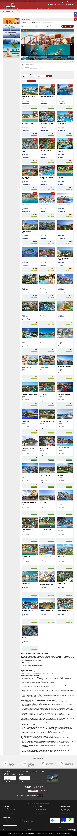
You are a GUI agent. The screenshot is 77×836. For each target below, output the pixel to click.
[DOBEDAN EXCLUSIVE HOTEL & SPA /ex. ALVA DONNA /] (65, 500)
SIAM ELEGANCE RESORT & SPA (46, 610)
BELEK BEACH (43, 502)
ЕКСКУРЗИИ (19, 10)
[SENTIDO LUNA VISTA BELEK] (65, 608)
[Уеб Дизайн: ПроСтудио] (71, 829)
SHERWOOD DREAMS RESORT (64, 204)
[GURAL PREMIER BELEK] (30, 310)
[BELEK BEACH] (47, 500)
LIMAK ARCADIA (61, 177)
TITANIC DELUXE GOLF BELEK (28, 96)
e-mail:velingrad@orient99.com (67, 813)
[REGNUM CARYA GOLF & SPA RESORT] (30, 229)
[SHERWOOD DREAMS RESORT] (65, 202)
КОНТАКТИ (25, 1)
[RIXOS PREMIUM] (30, 337)
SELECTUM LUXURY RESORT (64, 340)
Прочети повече (59, 833)
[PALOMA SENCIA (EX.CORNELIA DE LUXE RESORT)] (65, 527)
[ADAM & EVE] (30, 256)
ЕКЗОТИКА (67, 8)
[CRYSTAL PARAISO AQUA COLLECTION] (30, 175)
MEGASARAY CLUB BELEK (45, 150)
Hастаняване (25, 74)
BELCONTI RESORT (44, 448)
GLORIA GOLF (60, 475)
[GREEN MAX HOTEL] (30, 554)
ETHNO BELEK (61, 556)
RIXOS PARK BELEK (26, 583)
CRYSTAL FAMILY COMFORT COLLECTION (63, 151)
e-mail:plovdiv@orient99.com (40, 813)
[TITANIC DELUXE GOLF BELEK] (30, 94)
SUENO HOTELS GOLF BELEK (28, 448)
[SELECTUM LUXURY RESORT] (65, 337)
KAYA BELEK (60, 231)
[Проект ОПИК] (67, 820)
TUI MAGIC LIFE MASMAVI (45, 556)
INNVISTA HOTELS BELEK (45, 204)
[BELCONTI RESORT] (47, 446)
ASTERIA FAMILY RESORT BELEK (46, 123)
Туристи (38, 74)
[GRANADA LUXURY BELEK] (65, 283)
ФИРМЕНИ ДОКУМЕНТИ (32, 1)
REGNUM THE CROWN (62, 583)
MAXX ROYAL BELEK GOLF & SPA (47, 421)
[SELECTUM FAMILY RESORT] (47, 337)
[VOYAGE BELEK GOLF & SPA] (47, 229)
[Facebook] (75, 15)
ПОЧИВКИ (55, 8)
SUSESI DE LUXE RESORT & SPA (46, 367)
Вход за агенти (40, 795)
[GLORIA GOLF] (65, 473)
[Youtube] (75, 20)
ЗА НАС (22, 1)
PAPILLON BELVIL (43, 394)
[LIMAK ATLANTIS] (47, 310)
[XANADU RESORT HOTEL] (47, 473)
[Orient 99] (9, 9)
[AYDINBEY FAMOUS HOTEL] (65, 121)
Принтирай (71, 61)
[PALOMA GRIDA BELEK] (30, 202)
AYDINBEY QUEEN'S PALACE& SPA (47, 259)
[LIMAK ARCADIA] (65, 175)
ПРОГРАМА (24, 81)
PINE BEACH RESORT (62, 313)
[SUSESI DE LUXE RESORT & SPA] (47, 364)
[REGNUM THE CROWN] (65, 581)
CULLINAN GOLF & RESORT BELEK (29, 286)
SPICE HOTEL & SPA (26, 367)
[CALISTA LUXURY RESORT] (47, 527)
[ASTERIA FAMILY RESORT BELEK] (47, 121)
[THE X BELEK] (30, 635)
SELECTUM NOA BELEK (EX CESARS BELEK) (29, 151)
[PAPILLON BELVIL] (47, 391)
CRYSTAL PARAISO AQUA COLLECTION (27, 178)
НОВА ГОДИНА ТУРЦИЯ (38, 8)
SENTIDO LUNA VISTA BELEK (64, 610)
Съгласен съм (66, 833)
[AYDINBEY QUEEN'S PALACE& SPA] (47, 256)
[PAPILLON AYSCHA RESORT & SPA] (30, 391)
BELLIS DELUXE (25, 421)
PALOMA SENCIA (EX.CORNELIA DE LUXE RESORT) (65, 529)
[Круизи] (11, 30)
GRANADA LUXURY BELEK (63, 286)
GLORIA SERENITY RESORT (27, 529)
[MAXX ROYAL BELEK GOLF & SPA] (47, 419)
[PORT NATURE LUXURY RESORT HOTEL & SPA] (30, 473)
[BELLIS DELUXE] (30, 419)
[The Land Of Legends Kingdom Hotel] (65, 364)
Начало (4, 15)
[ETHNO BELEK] (65, 554)
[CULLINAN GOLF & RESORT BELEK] (30, 283)
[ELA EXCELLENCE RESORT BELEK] (47, 283)
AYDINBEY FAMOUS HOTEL (63, 123)
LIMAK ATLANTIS (43, 313)
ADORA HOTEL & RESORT (27, 123)
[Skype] (34, 791)
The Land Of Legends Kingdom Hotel (64, 367)
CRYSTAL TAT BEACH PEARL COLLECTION (63, 259)
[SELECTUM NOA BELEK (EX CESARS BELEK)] (30, 148)
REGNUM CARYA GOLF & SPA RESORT (28, 232)
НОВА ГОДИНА (48, 8)
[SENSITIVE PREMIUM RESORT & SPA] (65, 94)
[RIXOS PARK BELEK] (30, 581)
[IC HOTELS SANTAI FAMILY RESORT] (65, 446)
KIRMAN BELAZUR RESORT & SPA (47, 96)
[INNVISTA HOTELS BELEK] (47, 202)
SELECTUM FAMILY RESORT (46, 340)
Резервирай (67, 26)
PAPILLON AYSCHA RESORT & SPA (29, 394)
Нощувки (31, 74)
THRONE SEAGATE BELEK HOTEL (29, 502)
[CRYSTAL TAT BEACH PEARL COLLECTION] (65, 256)
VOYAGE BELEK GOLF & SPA (46, 231)
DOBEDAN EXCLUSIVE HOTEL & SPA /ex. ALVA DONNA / (64, 502)
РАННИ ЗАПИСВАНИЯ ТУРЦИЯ (26, 8)
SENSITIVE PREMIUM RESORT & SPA (64, 96)
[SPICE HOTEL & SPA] (30, 364)
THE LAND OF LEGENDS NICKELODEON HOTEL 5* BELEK (46, 584)
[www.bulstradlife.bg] (10, 826)
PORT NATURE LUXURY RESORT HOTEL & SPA (29, 475)
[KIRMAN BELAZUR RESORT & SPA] (47, 94)
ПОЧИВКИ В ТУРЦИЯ (10, 15)
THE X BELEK (25, 637)
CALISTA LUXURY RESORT (45, 529)
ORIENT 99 (35, 775)
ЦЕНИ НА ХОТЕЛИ (32, 81)
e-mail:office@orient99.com (10, 813)
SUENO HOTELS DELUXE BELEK (64, 421)
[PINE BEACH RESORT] (65, 310)
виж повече (33, 108)
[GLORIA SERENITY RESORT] (30, 527)
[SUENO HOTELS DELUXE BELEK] (65, 419)
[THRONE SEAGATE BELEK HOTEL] (30, 500)
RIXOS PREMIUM (25, 340)
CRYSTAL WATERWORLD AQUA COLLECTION (46, 178)
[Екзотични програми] (11, 57)
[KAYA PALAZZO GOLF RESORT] (65, 391)
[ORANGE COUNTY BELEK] (30, 608)
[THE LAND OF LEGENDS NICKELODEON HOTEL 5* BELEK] (47, 581)
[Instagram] (75, 17)
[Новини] (11, 44)
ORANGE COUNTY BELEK (27, 610)
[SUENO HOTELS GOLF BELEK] (30, 446)
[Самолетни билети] (11, 37)
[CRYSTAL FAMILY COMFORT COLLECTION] (65, 148)
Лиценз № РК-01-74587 (10, 820)
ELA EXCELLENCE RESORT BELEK (47, 286)
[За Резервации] (11, 24)
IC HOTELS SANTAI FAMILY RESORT (63, 448)
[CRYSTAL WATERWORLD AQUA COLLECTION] (47, 175)
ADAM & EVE (25, 259)
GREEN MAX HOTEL (26, 556)
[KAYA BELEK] (65, 229)
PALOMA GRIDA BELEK (27, 204)
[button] (71, 45)
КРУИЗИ (61, 8)
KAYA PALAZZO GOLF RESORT (64, 394)
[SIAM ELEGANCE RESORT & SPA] (47, 608)
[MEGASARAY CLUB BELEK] (47, 148)
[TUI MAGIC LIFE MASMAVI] (47, 554)
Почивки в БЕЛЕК (19, 15)
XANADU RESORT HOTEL (45, 475)
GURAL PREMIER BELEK (27, 313)
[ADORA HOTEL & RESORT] (30, 121)
